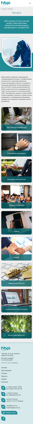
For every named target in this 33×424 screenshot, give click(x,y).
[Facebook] (3, 419)
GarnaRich (15, 363)
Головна (4, 9)
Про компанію (6, 370)
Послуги (4, 373)
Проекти (4, 376)
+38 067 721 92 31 (12, 401)
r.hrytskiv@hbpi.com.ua (13, 408)
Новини (4, 379)
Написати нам (10, 412)
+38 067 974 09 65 (12, 399)
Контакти (4, 382)
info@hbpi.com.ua (11, 406)
